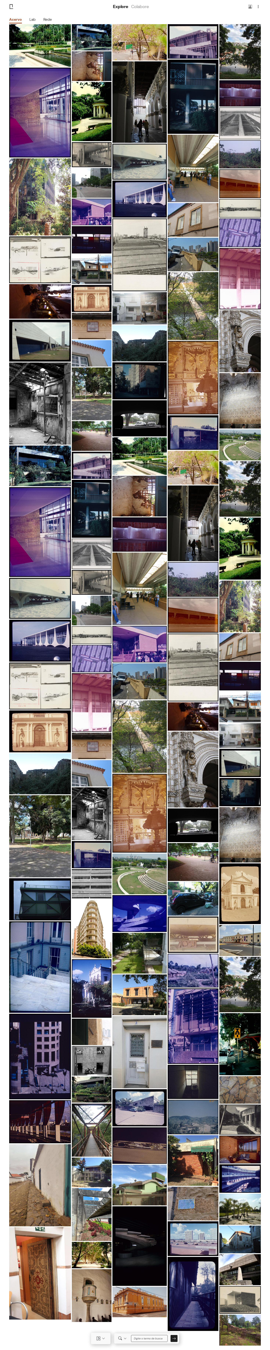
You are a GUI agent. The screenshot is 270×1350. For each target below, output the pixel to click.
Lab (32, 19)
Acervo (15, 19)
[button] (250, 7)
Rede (47, 19)
